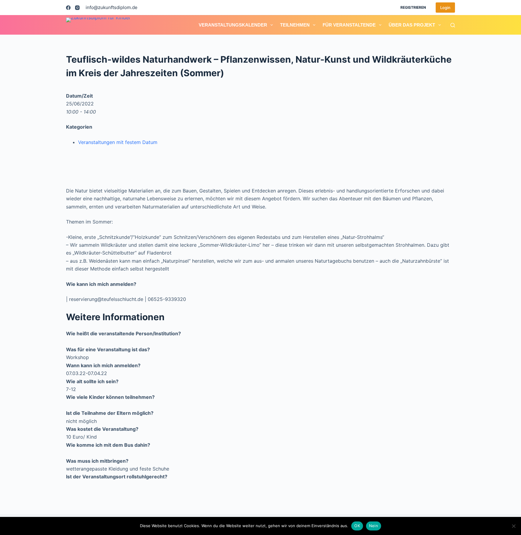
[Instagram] (77, 7)
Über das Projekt (412, 24)
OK (357, 525)
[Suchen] (452, 25)
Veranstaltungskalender (233, 24)
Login (445, 7)
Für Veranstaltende (349, 24)
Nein (373, 525)
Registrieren (413, 7)
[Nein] (513, 526)
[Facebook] (68, 7)
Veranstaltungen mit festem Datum (117, 142)
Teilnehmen (295, 24)
